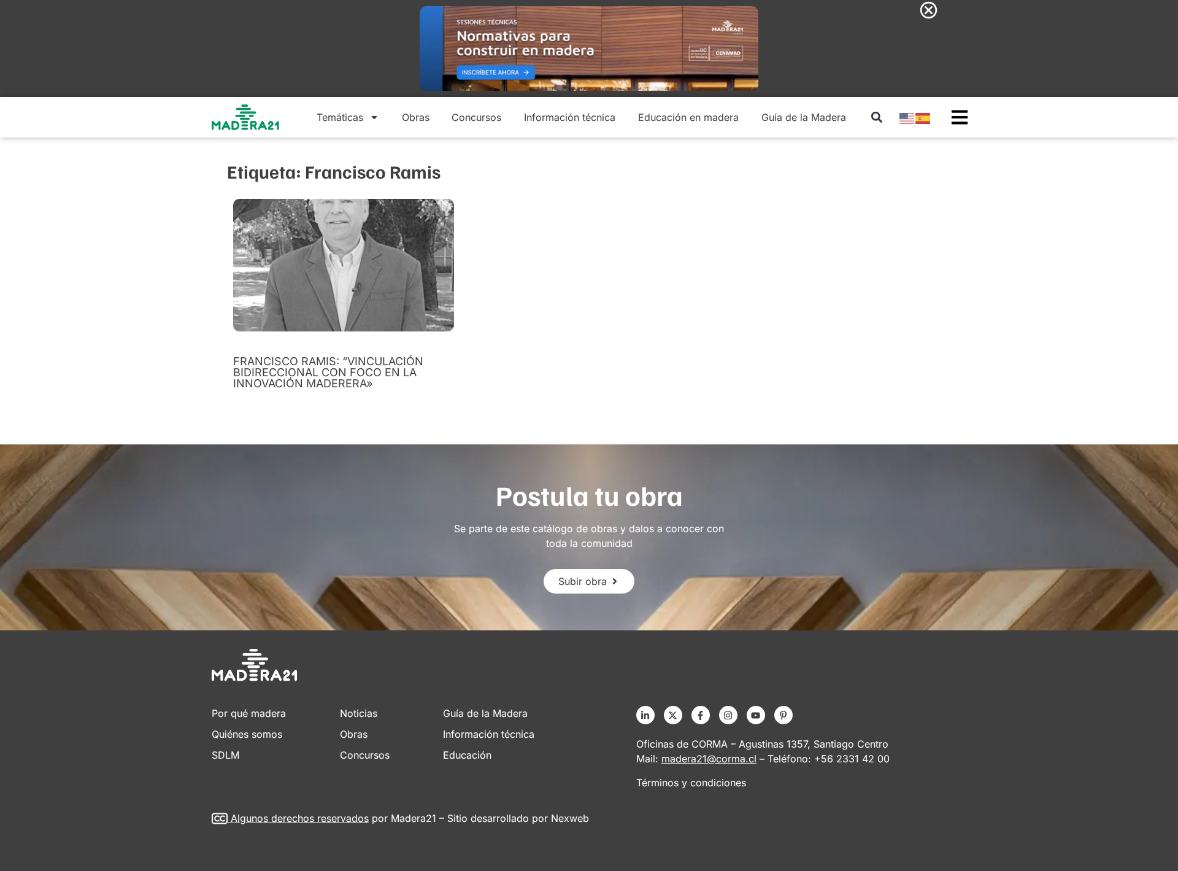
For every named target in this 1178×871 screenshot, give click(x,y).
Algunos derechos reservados (300, 818)
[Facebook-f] (700, 715)
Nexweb (570, 818)
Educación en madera (688, 117)
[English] (907, 117)
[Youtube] (756, 715)
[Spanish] (923, 117)
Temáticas (340, 117)
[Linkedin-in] (645, 715)
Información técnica (569, 117)
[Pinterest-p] (783, 715)
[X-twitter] (673, 715)
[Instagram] (728, 715)
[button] (876, 117)
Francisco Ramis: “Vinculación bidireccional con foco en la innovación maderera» (328, 372)
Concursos (476, 117)
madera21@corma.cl (708, 759)
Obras (415, 117)
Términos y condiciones (691, 782)
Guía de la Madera (803, 117)
